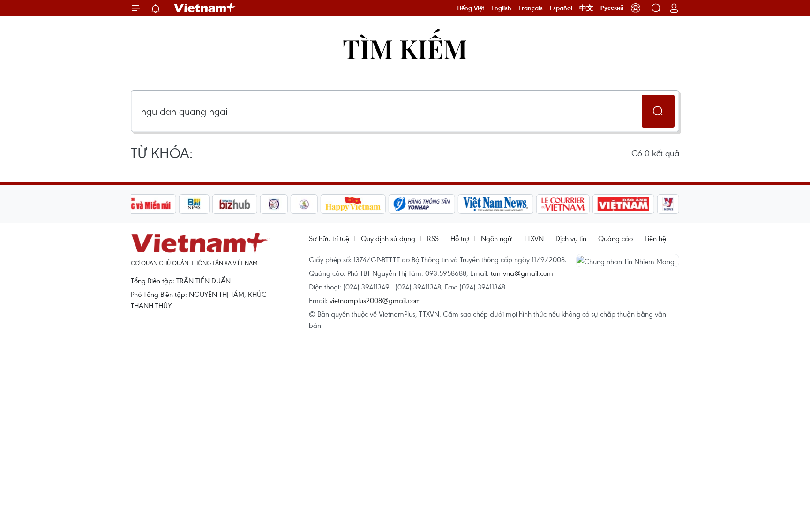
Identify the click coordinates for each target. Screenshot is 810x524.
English (501, 8)
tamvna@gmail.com (522, 273)
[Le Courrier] (563, 204)
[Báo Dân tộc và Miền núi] (142, 204)
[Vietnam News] (495, 204)
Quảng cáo (615, 238)
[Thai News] (304, 204)
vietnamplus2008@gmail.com (375, 300)
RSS (433, 238)
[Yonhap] (422, 204)
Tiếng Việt (470, 8)
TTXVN (534, 238)
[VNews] (668, 204)
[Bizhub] (234, 204)
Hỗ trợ (459, 238)
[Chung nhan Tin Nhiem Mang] (627, 260)
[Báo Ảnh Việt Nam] (623, 204)
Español (561, 8)
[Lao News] (274, 204)
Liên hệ (655, 238)
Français (530, 8)
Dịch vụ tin (570, 238)
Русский (611, 8)
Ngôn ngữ (496, 238)
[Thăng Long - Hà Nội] (635, 8)
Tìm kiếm (405, 48)
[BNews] (194, 204)
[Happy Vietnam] (353, 204)
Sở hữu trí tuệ (329, 238)
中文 (586, 8)
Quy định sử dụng (388, 238)
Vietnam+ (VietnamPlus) (205, 8)
